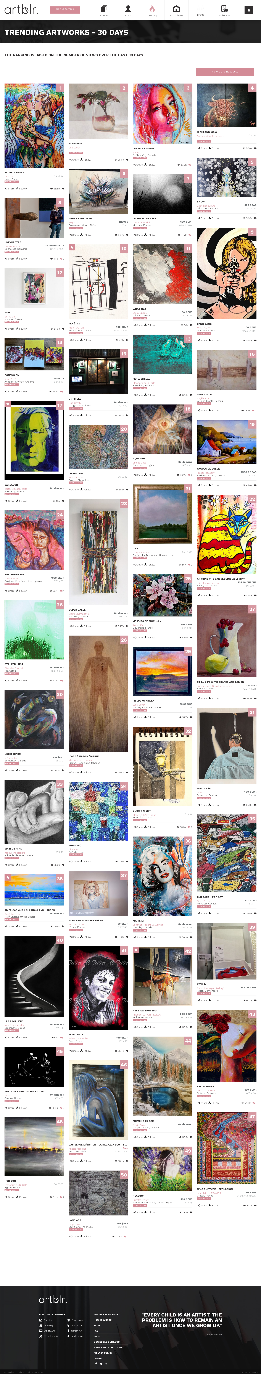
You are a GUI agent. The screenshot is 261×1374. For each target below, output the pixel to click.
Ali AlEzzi (74, 849)
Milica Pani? (203, 328)
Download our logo (107, 1342)
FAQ (96, 1331)
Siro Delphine (76, 924)
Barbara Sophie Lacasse (210, 136)
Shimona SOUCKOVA (80, 760)
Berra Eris (10, 316)
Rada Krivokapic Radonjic (211, 988)
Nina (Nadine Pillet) (15, 1025)
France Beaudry (205, 472)
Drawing (48, 1325)
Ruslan (8, 1095)
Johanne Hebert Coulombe (148, 924)
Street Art (76, 1330)
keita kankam (12, 758)
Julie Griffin (139, 704)
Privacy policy (103, 1353)
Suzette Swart (140, 1199)
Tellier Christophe (78, 1038)
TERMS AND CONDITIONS (108, 1347)
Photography (78, 1320)
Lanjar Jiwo (75, 1224)
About (98, 1336)
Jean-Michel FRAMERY (209, 1193)
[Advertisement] (130, 1263)
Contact (99, 1358)
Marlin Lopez (76, 477)
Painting (47, 1320)
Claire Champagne (79, 613)
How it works (102, 1320)
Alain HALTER (76, 327)
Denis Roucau (204, 901)
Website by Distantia (249, 1372)
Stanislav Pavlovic (14, 668)
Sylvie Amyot (140, 1125)
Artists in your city (107, 1314)
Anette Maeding (77, 1148)
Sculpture (76, 1325)
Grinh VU (9, 176)
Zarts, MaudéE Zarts (16, 488)
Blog (97, 1325)
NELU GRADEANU (207, 1090)
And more (77, 1336)
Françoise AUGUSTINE (17, 1184)
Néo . (200, 792)
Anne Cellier (11, 379)
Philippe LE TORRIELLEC (147, 1014)
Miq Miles (74, 222)
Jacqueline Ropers (15, 852)
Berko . (137, 152)
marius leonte (12, 246)
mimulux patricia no (208, 583)
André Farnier (140, 625)
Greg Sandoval (13, 914)
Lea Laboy (74, 147)
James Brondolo (142, 222)
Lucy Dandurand (206, 205)
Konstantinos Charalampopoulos (215, 686)
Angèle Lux (203, 398)
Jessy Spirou (140, 312)
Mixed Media (50, 1336)
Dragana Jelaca (141, 552)
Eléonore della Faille (144, 382)
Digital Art (49, 1330)
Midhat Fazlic (12, 578)
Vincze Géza (139, 462)
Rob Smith (75, 402)
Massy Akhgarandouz (144, 815)
